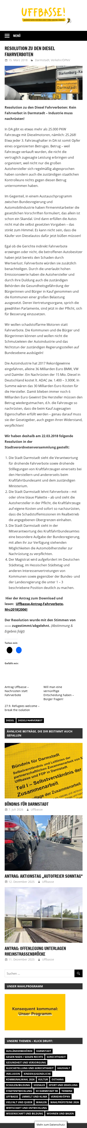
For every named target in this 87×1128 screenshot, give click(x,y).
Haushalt (63, 1068)
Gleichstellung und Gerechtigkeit (30, 1068)
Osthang (58, 1079)
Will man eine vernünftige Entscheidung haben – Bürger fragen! (59, 693)
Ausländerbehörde (19, 1051)
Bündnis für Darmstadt (27, 804)
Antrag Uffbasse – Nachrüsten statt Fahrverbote (17, 691)
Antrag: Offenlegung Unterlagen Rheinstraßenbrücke (35, 951)
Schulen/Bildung (18, 1085)
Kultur (43, 1079)
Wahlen (41, 1102)
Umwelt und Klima (34, 1096)
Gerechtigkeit (56, 1057)
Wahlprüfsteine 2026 (64, 1102)
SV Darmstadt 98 (47, 1091)
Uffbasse (37, 809)
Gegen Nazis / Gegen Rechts (24, 1057)
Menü (17, 36)
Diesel (10, 720)
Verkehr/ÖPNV (60, 60)
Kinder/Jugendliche (37, 1074)
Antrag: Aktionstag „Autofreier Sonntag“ (44, 876)
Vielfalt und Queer (19, 1102)
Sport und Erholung (63, 1085)
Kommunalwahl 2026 (20, 1079)
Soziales (39, 1085)
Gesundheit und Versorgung (26, 1062)
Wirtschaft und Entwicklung (26, 1108)
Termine (67, 1091)
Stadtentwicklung (19, 1091)
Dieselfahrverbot (30, 720)
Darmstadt (42, 60)
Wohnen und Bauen (60, 1113)
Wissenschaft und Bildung (24, 1113)
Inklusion (13, 1074)
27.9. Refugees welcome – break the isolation (22, 708)
